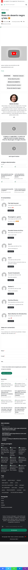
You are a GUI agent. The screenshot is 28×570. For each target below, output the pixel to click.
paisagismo (21, 487)
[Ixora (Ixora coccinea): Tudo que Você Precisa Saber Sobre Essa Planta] (5, 451)
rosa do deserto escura (14, 85)
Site (2, 361)
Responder (10, 210)
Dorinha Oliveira (13, 300)
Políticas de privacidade (6, 507)
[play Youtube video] (14, 53)
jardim (16, 485)
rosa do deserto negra (14, 88)
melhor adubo (14, 487)
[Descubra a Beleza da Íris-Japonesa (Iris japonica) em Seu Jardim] (21, 403)
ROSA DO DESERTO (14, 82)
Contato (3, 505)
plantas (3, 490)
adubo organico (5, 482)
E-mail (3, 356)
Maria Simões (14, 104)
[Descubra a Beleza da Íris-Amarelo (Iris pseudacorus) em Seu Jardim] (5, 468)
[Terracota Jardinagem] (9, 5)
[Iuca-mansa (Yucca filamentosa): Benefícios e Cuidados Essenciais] (7, 386)
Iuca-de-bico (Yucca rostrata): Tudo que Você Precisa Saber (6, 409)
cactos (16, 482)
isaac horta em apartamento (7, 485)
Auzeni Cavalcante (14, 273)
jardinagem (22, 485)
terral (24, 490)
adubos (11, 482)
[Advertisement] (14, 21)
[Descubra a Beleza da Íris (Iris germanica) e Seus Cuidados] (14, 468)
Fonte (2, 71)
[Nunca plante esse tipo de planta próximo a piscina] (7, 169)
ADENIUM (7, 75)
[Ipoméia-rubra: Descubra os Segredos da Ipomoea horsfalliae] (23, 468)
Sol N (9, 258)
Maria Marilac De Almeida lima (17, 314)
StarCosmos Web (14, 539)
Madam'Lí (11, 286)
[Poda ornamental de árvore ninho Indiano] (21, 184)
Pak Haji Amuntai (13, 203)
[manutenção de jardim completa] (7, 184)
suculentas (19, 490)
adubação (19, 480)
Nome (3, 350)
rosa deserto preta (14, 79)
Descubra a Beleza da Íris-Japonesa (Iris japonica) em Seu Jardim (20, 410)
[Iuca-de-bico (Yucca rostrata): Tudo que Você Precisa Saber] (7, 403)
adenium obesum (19, 75)
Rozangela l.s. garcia (14, 217)
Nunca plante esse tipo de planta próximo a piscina (7, 175)
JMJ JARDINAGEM (6, 487)
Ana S (10, 244)
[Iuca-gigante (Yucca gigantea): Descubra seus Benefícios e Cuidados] (21, 386)
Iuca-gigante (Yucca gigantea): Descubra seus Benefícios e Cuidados (20, 393)
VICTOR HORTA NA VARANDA (17, 492)
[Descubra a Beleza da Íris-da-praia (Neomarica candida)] (23, 460)
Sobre (2, 502)
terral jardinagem (5, 492)
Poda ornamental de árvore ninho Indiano (20, 189)
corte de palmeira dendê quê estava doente (19, 175)
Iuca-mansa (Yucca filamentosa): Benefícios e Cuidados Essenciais (7, 393)
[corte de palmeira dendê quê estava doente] (21, 169)
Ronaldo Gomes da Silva (15, 230)
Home (2, 500)
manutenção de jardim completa (7, 189)
